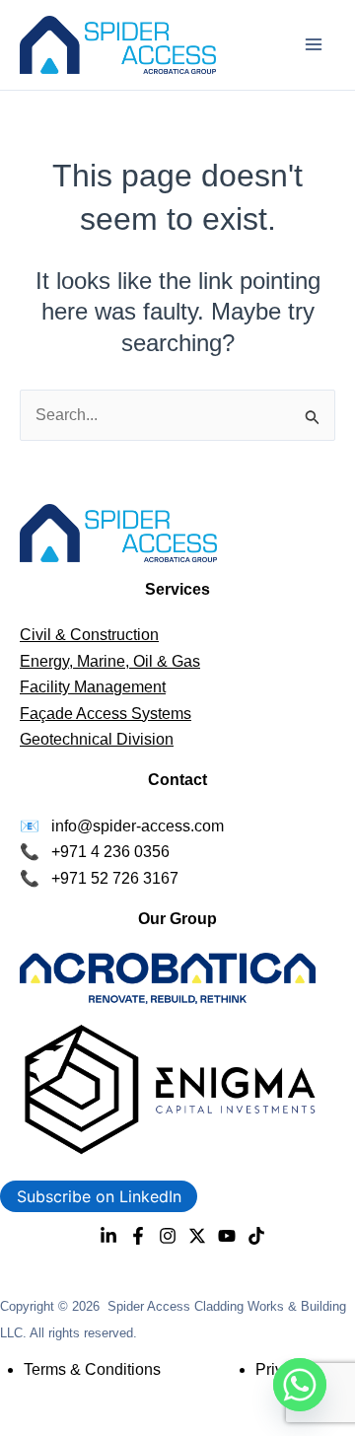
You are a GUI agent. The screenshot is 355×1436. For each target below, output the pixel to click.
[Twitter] (197, 1236)
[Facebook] (138, 1236)
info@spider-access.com (137, 826)
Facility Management (93, 687)
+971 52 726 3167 (114, 878)
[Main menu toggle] (313, 44)
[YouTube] (227, 1236)
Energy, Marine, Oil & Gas (110, 661)
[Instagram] (168, 1236)
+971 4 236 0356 (110, 851)
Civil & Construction (89, 634)
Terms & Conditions (92, 1369)
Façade (48, 713)
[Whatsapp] (299, 1384)
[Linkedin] (108, 1236)
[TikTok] (256, 1236)
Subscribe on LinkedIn (99, 1196)
